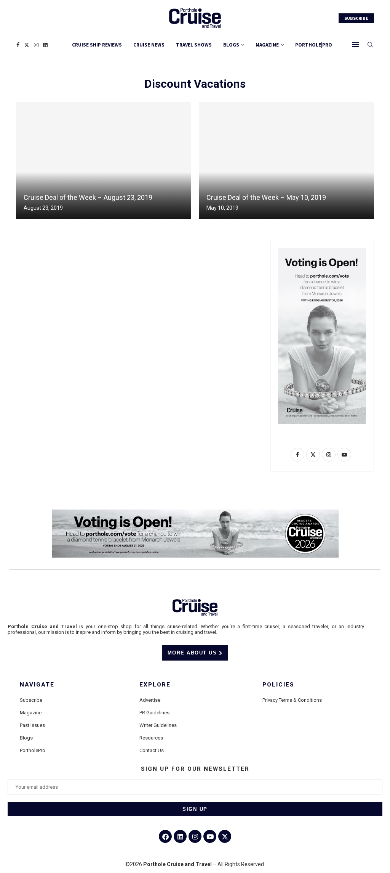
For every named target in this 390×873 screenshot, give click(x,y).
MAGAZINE (267, 45)
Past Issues (32, 725)
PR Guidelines (154, 712)
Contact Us (151, 750)
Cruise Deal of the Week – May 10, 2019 (266, 197)
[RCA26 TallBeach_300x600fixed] (322, 251)
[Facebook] (18, 45)
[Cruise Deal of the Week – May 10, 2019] (286, 160)
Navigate (37, 685)
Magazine (31, 712)
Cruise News (149, 45)
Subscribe (31, 700)
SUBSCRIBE (356, 18)
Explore (155, 685)
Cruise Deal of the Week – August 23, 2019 (88, 197)
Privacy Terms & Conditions (292, 700)
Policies (278, 685)
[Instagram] (36, 45)
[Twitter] (27, 45)
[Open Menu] (355, 44)
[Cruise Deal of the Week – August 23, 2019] (103, 160)
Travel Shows (194, 45)
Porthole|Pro (313, 45)
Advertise (149, 700)
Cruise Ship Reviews (97, 45)
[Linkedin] (45, 45)
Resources (151, 737)
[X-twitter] (224, 836)
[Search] (370, 45)
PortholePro (32, 750)
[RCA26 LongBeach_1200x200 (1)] (195, 513)
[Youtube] (209, 836)
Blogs (231, 45)
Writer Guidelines (158, 725)
